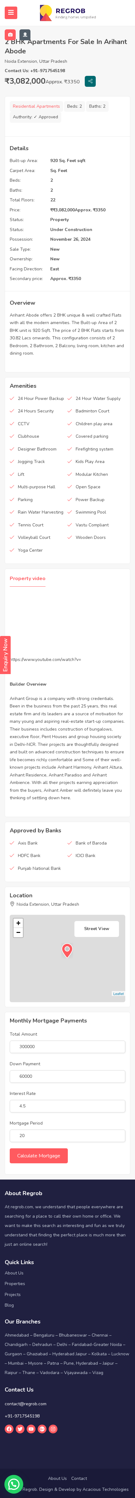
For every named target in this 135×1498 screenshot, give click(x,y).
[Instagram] (53, 1429)
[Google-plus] (42, 1429)
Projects (13, 1295)
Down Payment (25, 1064)
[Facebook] (9, 1429)
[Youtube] (31, 1429)
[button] (13, 1484)
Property (59, 220)
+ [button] (18, 923)
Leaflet (118, 993)
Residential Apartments (36, 106)
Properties (15, 1284)
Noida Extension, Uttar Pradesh (36, 61)
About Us (14, 1273)
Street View (96, 929)
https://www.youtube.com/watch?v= (45, 660)
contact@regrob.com (25, 1404)
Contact (79, 1478)
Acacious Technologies (106, 1489)
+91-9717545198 (22, 1416)
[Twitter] (20, 1429)
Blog (9, 1305)
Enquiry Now (5, 655)
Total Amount (23, 1034)
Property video (28, 578)
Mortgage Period (26, 1123)
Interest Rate (23, 1093)
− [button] (18, 932)
